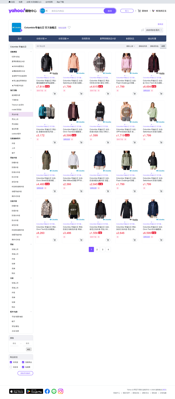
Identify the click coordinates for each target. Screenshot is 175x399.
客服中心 (116, 393)
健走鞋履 (152, 38)
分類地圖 (163, 393)
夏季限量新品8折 (108, 38)
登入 (127, 10)
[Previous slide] (37, 63)
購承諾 (160, 24)
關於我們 (126, 393)
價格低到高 (143, 46)
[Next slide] (56, 63)
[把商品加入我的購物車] (54, 93)
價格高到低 (154, 46)
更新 (164, 389)
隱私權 (154, 393)
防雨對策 (86, 38)
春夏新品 (130, 38)
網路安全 (145, 393)
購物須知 (136, 393)
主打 (20, 38)
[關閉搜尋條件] (46, 10)
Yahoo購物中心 (23, 11)
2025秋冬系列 (152, 29)
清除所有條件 (25, 373)
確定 (28, 349)
